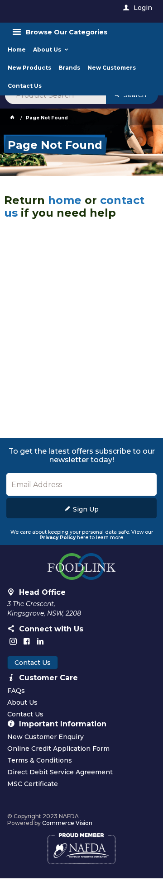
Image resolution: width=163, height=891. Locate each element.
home (65, 200)
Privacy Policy (57, 537)
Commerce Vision (67, 823)
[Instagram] (13, 641)
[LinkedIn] (40, 641)
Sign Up (86, 509)
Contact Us (32, 663)
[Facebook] (27, 641)
